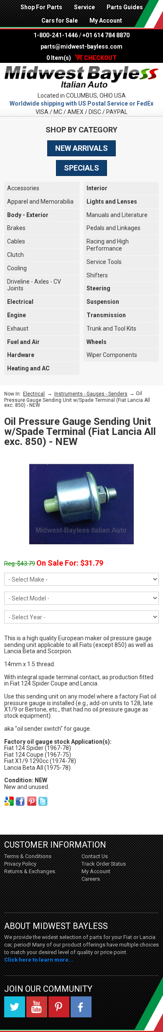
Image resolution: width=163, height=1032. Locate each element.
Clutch (15, 254)
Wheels (97, 342)
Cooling (17, 268)
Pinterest (58, 1006)
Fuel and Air (23, 342)
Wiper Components (112, 355)
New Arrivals (81, 148)
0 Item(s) (81, 57)
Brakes (16, 228)
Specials (81, 167)
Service (84, 7)
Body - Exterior (27, 215)
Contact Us (95, 856)
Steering (98, 288)
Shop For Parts (41, 7)
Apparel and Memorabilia (40, 201)
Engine (16, 315)
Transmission (106, 315)
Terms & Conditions (27, 856)
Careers (91, 879)
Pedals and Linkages (113, 228)
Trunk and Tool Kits (111, 328)
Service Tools (104, 262)
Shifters (97, 275)
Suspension (103, 301)
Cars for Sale (59, 20)
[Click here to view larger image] (81, 504)
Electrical (20, 301)
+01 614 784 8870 (106, 35)
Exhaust (17, 328)
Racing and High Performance (108, 245)
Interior (97, 188)
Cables (16, 241)
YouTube (36, 1006)
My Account (105, 20)
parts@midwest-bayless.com (81, 46)
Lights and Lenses (112, 201)
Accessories (23, 188)
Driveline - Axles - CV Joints (34, 285)
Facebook (81, 1006)
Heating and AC (28, 368)
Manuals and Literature (117, 215)
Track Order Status (104, 864)
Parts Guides (125, 7)
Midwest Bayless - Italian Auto (81, 77)
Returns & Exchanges (29, 871)
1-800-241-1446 (55, 35)
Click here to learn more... (39, 960)
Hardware (20, 355)
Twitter (14, 1006)
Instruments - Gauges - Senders (90, 394)
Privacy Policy (20, 864)
